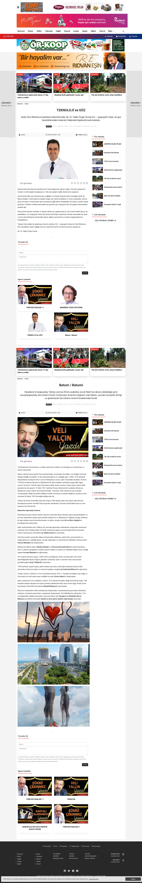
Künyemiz (64, 846)
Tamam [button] (133, 879)
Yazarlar (134, 36)
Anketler (56, 856)
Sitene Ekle (47, 846)
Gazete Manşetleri (91, 856)
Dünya (30, 31)
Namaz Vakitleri (90, 858)
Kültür (39, 31)
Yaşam (84, 31)
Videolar (110, 36)
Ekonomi (21, 31)
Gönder (85, 273)
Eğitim (93, 31)
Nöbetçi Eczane (58, 858)
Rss (55, 846)
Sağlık (58, 31)
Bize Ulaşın (96, 846)
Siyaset (67, 31)
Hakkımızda (75, 846)
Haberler (20, 104)
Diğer (110, 31)
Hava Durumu (73, 858)
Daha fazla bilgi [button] (94, 879)
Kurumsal (86, 846)
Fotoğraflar (122, 36)
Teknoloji (48, 31)
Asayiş (76, 31)
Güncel (102, 31)
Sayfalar (71, 856)
